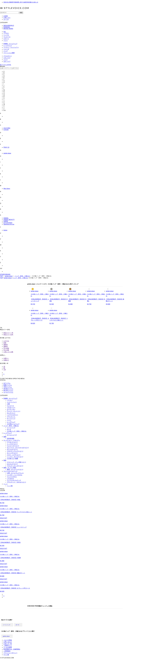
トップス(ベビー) (12, 444)
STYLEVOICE (7, 222)
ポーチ (9, 429)
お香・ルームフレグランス (15, 473)
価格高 (5, 344)
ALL (4, 31)
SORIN (5, 221)
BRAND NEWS (8, 28)
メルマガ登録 (7, 640)
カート (5, 19)
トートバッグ (11, 427)
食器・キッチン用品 (9, 467)
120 (4, 369)
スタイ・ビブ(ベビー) (13, 455)
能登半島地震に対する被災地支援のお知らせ (20, 2)
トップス (6, 35)
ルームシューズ (12, 435)
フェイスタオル (12, 476)
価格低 (5, 346)
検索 (21, 12)
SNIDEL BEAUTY (9, 219)
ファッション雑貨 (9, 53)
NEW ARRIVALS (8, 25)
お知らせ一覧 (7, 643)
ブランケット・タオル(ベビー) (16, 482)
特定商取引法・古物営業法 (11, 649)
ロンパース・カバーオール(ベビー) (18, 447)
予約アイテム (7, 387)
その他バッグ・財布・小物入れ (16, 431)
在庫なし (6, 358)
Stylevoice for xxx (8, 224)
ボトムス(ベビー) (12, 449)
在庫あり (6, 360)
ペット (5, 484)
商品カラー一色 (8, 333)
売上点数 (6, 350)
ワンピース (6, 37)
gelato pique (7, 153)
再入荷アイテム (8, 390)
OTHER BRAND (5, 274)
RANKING (6, 27)
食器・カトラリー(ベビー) (15, 469)
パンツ (5, 40)
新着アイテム (7, 385)
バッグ (5, 51)
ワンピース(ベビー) (13, 445)
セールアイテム (8, 392)
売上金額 (6, 348)
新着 (4, 343)
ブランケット (11, 416)
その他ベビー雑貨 (12, 458)
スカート (6, 38)
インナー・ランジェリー (11, 47)
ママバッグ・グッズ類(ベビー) (16, 462)
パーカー (9, 400)
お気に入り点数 (8, 352)
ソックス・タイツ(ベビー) (15, 456)
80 (4, 368)
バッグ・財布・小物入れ (22, 276)
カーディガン (11, 409)
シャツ (9, 420)
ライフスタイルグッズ (10, 471)
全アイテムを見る (5, 64)
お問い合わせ (7, 642)
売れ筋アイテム (8, 388)
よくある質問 (7, 647)
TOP (1, 276)
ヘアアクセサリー (12, 415)
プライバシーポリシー (10, 653)
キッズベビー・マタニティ (11, 440)
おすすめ (6, 341)
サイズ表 (6, 654)
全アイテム (6, 383)
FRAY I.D (6, 147)
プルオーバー (11, 407)
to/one (5, 230)
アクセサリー (7, 56)
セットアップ (11, 418)
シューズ (6, 49)
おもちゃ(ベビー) (12, 464)
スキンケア (6, 58)
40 (4, 366)
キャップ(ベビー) (12, 453)
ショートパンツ (12, 402)
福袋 (4, 436)
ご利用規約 (6, 651)
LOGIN (5, 16)
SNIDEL (6, 218)
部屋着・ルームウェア (10, 43)
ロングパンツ (11, 413)
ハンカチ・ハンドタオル (14, 475)
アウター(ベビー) (12, 442)
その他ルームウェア (13, 424)
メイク (5, 59)
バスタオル (10, 478)
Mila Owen (6, 188)
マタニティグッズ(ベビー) (15, 466)
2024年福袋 (10, 438)
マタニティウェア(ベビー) (15, 451)
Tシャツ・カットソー (13, 411)
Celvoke (6, 129)
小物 (8, 404)
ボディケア (6, 61)
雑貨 (4, 460)
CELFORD (6, 128)
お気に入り (6, 17)
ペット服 (9, 486)
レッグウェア (7, 45)
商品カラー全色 (8, 334)
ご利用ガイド (7, 645)
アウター (6, 33)
